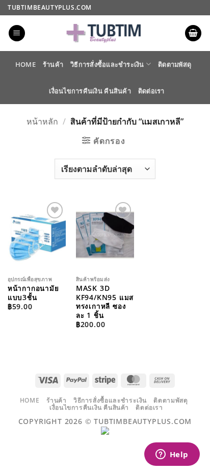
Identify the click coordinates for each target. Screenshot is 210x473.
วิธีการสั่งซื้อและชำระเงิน (107, 64)
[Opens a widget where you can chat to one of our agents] (172, 455)
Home (25, 64)
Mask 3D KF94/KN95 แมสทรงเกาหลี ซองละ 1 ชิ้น (105, 302)
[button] (17, 33)
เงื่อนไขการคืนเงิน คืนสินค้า (89, 90)
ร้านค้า (53, 64)
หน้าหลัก (42, 121)
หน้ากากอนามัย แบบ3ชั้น (33, 293)
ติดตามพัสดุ (174, 64)
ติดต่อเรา (151, 90)
